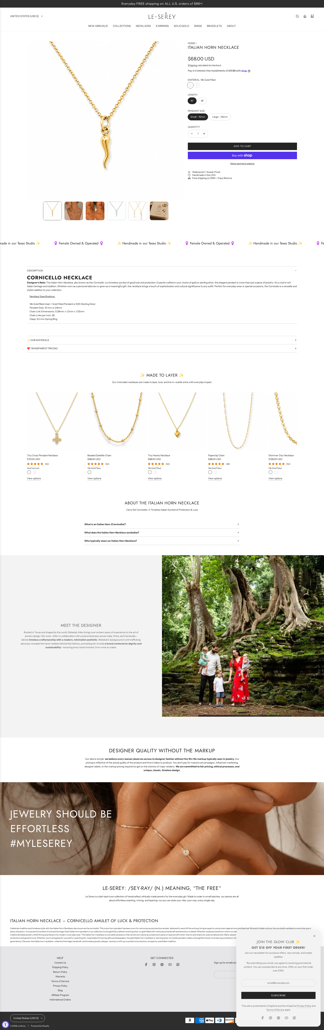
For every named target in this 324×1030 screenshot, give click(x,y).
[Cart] (312, 16)
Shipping (192, 65)
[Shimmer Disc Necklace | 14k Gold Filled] (270, 472)
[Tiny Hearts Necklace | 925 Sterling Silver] (155, 472)
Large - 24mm (220, 116)
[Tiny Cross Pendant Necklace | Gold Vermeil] (29, 472)
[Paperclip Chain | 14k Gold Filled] (210, 472)
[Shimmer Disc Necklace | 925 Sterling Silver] (276, 472)
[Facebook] (146, 964)
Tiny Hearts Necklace (159, 455)
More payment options (242, 163)
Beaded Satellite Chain (99, 455)
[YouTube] (170, 964)
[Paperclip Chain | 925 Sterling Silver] (215, 472)
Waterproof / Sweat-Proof (206, 172)
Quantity (194, 127)
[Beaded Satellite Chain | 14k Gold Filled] (89, 472)
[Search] (297, 16)
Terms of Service (275, 1009)
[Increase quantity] (204, 133)
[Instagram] (154, 964)
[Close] (314, 936)
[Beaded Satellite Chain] (116, 421)
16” (192, 100)
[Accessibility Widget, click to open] (5, 1024)
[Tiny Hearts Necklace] (177, 421)
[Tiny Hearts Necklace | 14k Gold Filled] (150, 472)
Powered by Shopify (40, 1026)
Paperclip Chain (216, 455)
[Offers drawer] (304, 16)
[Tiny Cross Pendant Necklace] (56, 421)
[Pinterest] (162, 964)
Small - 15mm (198, 116)
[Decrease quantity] (191, 133)
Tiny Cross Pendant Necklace (42, 455)
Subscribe (278, 995)
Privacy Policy (304, 1005)
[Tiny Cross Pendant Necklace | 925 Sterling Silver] (34, 472)
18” (202, 100)
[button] (29, 120)
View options (34, 478)
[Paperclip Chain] (237, 421)
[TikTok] (178, 964)
